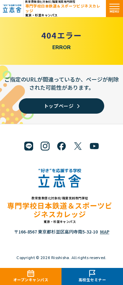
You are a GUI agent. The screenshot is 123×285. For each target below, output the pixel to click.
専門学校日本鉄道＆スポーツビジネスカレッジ (62, 8)
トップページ (59, 105)
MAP (104, 231)
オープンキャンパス (31, 279)
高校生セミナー (92, 279)
